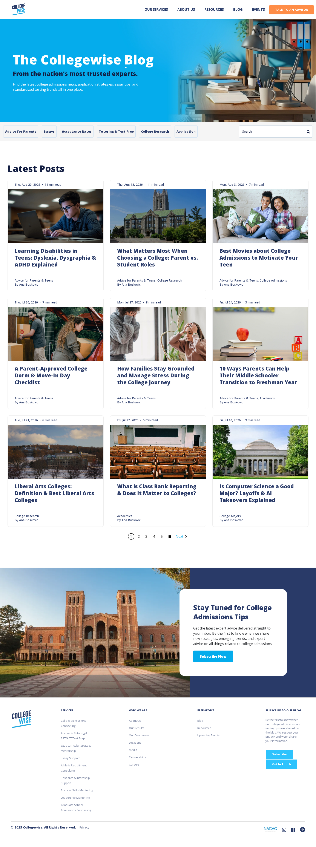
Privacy (84, 827)
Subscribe (279, 754)
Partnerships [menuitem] (137, 757)
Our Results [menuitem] (136, 728)
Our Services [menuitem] (156, 9)
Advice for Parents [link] (20, 131)
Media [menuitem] (133, 750)
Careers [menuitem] (134, 764)
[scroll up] (302, 829)
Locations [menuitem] (135, 742)
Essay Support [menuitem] (70, 758)
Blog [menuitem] (238, 9)
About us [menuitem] (186, 9)
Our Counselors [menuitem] (139, 735)
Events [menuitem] (258, 9)
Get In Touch (281, 764)
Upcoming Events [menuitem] (208, 735)
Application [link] (186, 131)
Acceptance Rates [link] (77, 131)
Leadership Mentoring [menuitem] (75, 798)
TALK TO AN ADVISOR (291, 10)
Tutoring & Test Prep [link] (116, 131)
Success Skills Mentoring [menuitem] (77, 790)
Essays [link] (49, 131)
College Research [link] (155, 131)
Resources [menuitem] (214, 9)
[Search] (308, 132)
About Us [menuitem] (135, 721)
